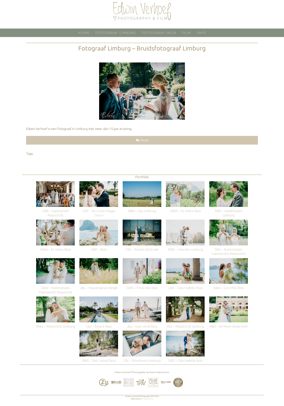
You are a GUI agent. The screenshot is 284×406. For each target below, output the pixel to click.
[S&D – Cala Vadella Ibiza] (185, 332)
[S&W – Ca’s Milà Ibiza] (228, 260)
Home (144, 140)
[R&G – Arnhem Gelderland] (228, 298)
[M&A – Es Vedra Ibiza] (55, 221)
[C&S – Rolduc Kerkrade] (142, 221)
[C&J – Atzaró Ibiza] (98, 298)
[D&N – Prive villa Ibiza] (142, 260)
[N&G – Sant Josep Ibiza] (98, 332)
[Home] (142, 11)
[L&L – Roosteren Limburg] (142, 332)
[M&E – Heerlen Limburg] (185, 221)
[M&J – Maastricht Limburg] (55, 298)
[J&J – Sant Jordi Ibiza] (142, 298)
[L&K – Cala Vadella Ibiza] (185, 260)
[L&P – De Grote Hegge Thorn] (98, 183)
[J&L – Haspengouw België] (98, 260)
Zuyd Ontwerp (147, 399)
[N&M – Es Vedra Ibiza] (185, 183)
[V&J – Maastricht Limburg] (185, 298)
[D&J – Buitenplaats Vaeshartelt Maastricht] (228, 221)
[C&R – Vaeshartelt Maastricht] (55, 183)
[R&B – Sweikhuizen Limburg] (228, 183)
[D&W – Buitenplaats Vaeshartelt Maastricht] (55, 260)
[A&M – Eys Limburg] (142, 183)
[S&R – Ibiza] (98, 221)
